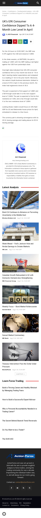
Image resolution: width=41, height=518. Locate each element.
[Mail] (17, 488)
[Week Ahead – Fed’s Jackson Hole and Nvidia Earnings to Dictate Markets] (20, 232)
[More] (30, 41)
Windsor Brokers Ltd (9, 218)
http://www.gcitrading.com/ (20, 160)
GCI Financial (13, 34)
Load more (19, 374)
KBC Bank (5, 338)
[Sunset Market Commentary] (20, 323)
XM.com (4, 249)
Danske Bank (6, 309)
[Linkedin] (25, 41)
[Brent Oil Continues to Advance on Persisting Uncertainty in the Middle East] (20, 200)
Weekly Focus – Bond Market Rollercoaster (19, 307)
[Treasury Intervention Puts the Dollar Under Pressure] (20, 352)
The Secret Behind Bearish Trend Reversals (19, 421)
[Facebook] (4, 41)
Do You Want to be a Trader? (13, 430)
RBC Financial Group (9, 281)
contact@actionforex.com (25, 482)
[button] (4, 514)
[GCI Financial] (4, 34)
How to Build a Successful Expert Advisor (18, 400)
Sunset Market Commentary (13, 335)
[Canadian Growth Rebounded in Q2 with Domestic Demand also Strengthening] (20, 263)
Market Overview (7, 331)
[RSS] (23, 488)
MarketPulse (6, 369)
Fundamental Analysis (25, 11)
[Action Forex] (20, 3)
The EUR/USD (7, 439)
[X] (10, 41)
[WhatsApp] (20, 41)
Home (4, 11)
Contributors (12, 11)
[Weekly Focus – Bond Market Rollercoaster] (20, 294)
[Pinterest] (15, 41)
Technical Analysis (8, 208)
